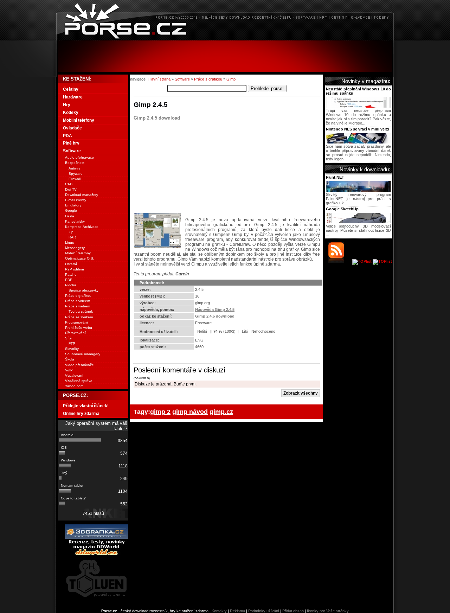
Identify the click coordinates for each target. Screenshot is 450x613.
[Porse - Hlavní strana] (225, 38)
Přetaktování (75, 333)
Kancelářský (75, 221)
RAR (72, 237)
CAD (68, 184)
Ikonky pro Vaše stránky (328, 611)
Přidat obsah (293, 611)
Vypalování (74, 375)
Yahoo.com (74, 386)
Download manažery (81, 195)
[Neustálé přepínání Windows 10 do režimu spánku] (358, 106)
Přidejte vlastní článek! (86, 405)
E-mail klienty (75, 200)
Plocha (70, 285)
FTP (72, 343)
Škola (69, 359)
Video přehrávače (79, 365)
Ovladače (72, 128)
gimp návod (190, 411)
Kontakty (219, 611)
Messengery (75, 248)
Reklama (237, 611)
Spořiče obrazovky (83, 290)
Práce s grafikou (208, 79)
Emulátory (73, 205)
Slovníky (72, 349)
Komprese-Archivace (81, 227)
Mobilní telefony (78, 120)
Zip (71, 232)
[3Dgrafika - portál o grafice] (96, 537)
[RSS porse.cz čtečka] (339, 261)
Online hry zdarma (81, 413)
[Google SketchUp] (358, 222)
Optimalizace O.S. (79, 258)
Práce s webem (77, 306)
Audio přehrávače (79, 157)
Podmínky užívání (263, 611)
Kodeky (70, 112)
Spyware (76, 173)
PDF (68, 280)
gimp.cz (221, 411)
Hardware (73, 97)
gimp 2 (160, 411)
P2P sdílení (74, 269)
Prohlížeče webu (78, 328)
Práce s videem (77, 301)
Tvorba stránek (81, 311)
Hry (66, 104)
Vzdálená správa (78, 381)
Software (182, 79)
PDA (67, 135)
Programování (76, 322)
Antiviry (74, 168)
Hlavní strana (159, 79)
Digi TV (71, 189)
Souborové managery (82, 354)
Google (71, 210)
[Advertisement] (225, 56)
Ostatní (71, 264)
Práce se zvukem (79, 317)
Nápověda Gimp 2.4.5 (214, 309)
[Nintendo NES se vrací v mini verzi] (358, 142)
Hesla (69, 216)
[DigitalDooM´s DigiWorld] (96, 554)
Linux (69, 242)
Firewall (75, 179)
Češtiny (70, 89)
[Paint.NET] (358, 190)
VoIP (69, 370)
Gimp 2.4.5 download (157, 118)
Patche (71, 274)
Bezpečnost (74, 163)
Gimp (231, 79)
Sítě (68, 338)
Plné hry (71, 143)
